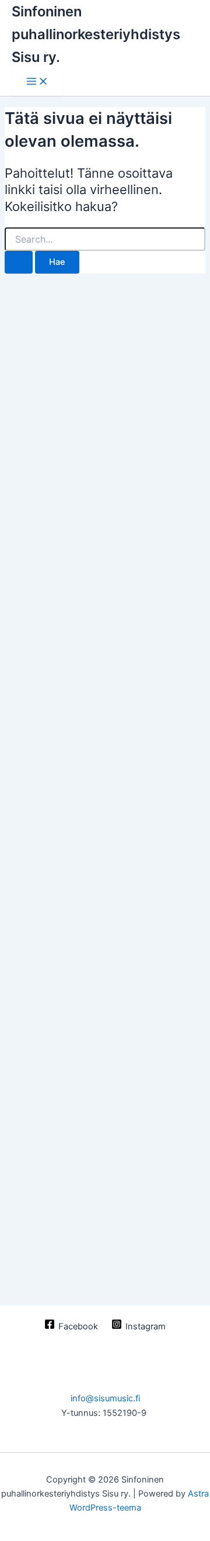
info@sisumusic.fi (105, 1398)
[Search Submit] (19, 262)
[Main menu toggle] (37, 82)
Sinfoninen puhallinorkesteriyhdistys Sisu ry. (96, 34)
